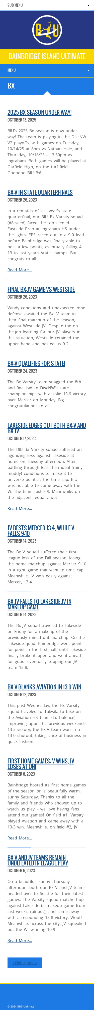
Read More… (20, 270)
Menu (12, 70)
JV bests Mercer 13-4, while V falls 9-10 (41, 531)
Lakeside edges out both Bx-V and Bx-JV (47, 428)
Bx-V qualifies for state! (36, 363)
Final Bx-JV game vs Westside (41, 289)
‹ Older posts (25, 962)
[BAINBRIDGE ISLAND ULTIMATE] (47, 43)
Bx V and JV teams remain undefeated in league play (38, 860)
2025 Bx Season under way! (39, 112)
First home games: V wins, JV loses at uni (41, 764)
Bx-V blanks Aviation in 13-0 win (44, 687)
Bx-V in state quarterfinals (40, 192)
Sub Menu (15, 5)
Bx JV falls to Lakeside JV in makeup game (39, 604)
